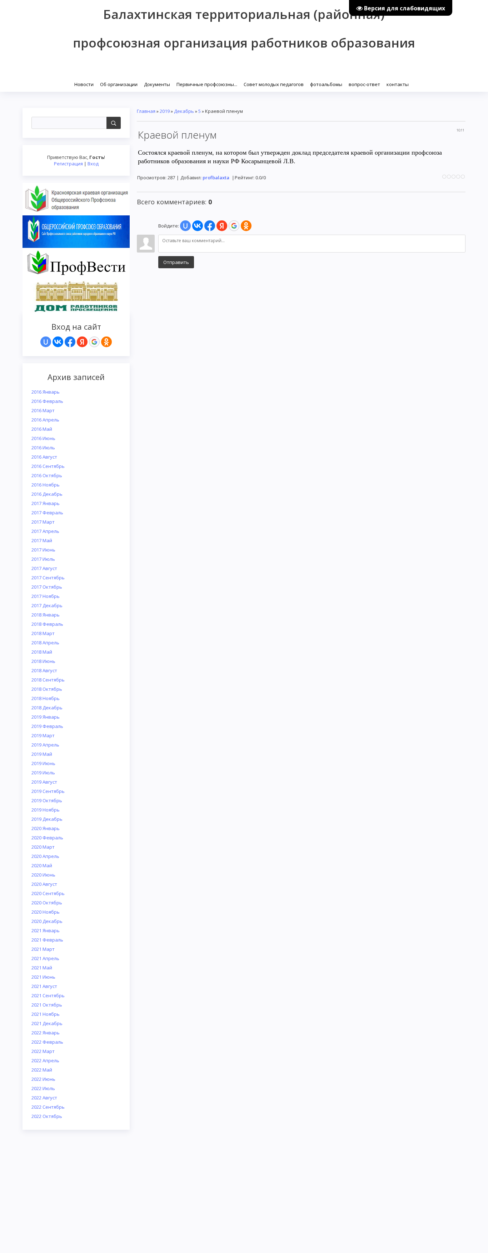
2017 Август (44, 568)
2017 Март (43, 522)
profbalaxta (216, 177)
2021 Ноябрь (45, 1014)
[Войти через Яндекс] (82, 341)
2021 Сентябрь (48, 995)
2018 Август (44, 670)
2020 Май (41, 865)
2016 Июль (43, 447)
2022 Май (41, 1070)
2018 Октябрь (46, 689)
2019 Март (43, 735)
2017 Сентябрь (48, 577)
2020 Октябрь (46, 902)
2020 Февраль (47, 837)
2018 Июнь (43, 661)
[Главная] (71, 83)
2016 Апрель (45, 419)
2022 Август (44, 1097)
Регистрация (68, 163)
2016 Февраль (47, 401)
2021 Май (41, 967)
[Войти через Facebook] (70, 341)
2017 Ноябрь (45, 596)
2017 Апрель (45, 531)
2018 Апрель (45, 642)
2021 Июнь (43, 977)
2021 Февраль (47, 940)
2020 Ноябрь (45, 912)
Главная (146, 111)
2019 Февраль (47, 726)
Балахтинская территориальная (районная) (244, 14)
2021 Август (44, 986)
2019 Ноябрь (45, 810)
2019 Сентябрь (48, 791)
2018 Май (41, 652)
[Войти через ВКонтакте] (58, 341)
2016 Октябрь (46, 475)
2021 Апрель (45, 958)
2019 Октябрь (46, 800)
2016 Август (44, 457)
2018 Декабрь (47, 707)
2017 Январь (45, 503)
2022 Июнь (43, 1079)
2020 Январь (45, 828)
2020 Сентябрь (48, 893)
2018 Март (43, 633)
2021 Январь (45, 930)
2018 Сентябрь (48, 680)
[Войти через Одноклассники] (106, 341)
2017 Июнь (43, 549)
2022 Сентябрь (48, 1107)
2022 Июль (43, 1088)
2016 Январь (45, 392)
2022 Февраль (47, 1042)
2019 (165, 111)
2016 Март (43, 410)
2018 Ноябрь (45, 698)
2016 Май (41, 429)
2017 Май (41, 540)
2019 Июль (43, 772)
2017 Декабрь (47, 605)
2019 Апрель (45, 745)
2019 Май (41, 754)
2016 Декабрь (47, 494)
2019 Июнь (43, 763)
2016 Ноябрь (45, 484)
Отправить (176, 262)
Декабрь (184, 111)
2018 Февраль (47, 624)
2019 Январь (45, 717)
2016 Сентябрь (48, 466)
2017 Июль (43, 559)
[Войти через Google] (94, 341)
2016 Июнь (43, 438)
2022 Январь (45, 1032)
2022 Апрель (45, 1060)
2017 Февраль (47, 512)
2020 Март (43, 847)
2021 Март (43, 949)
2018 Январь (45, 614)
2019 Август (44, 782)
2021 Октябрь (46, 1005)
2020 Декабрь (47, 921)
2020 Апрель (45, 856)
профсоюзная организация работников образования (244, 42)
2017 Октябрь (46, 587)
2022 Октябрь (46, 1116)
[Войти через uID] (45, 341)
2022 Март (43, 1051)
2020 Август (44, 884)
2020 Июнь (43, 875)
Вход (93, 163)
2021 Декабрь (47, 1023)
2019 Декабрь (47, 819)
